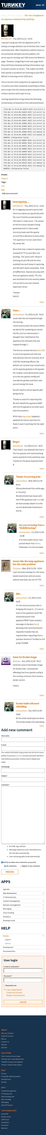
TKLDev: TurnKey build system (11, 1065)
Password (8, 976)
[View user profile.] (7, 30)
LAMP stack (5, 1119)
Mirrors (3, 1039)
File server (4, 1125)
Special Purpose (7, 1105)
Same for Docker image (25, 657)
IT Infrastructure (9, 897)
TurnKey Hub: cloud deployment (12, 1059)
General (8, 943)
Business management (12, 905)
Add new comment (10, 193)
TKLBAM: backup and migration (12, 1062)
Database (7, 917)
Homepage (5, 767)
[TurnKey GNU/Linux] (13, 7)
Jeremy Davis (18, 314)
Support (19, 15)
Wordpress (5, 1122)
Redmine (4, 1128)
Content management (11, 901)
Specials (6, 889)
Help (5, 928)
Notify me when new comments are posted (19, 862)
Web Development (7, 1096)
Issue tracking (8, 913)
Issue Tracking (6, 1099)
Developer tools (9, 920)
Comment (5, 785)
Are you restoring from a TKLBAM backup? (31, 526)
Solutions (6, 1053)
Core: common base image (10, 1056)
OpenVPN (4, 1114)
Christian (17, 568)
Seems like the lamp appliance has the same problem (28, 563)
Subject (4, 776)
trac (3, 186)
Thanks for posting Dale (28, 476)
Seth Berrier (6, 38)
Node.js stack (6, 1117)
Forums (11, 15)
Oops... (16, 310)
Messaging (7, 909)
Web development (10, 893)
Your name (5, 736)
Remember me (11, 985)
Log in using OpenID (14, 990)
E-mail (3, 745)
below (37, 543)
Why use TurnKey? (7, 1033)
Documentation (9, 951)
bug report (27, 416)
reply (41, 302)
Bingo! (16, 441)
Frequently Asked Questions (11, 1076)
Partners (4, 1044)
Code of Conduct (7, 1036)
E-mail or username (12, 966)
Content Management (8, 1091)
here (39, 499)
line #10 (40, 350)
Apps (5, 881)
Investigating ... (21, 201)
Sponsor (4, 1047)
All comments (11, 866)
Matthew (16, 661)
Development (8, 947)
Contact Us (5, 1042)
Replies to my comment (31, 866)
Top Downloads (8, 1110)
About (4, 1030)
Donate (3, 1082)
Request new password (16, 995)
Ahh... (19, 593)
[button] (40, 5)
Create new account (14, 992)
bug (2, 189)
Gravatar (19, 756)
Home (3, 15)
